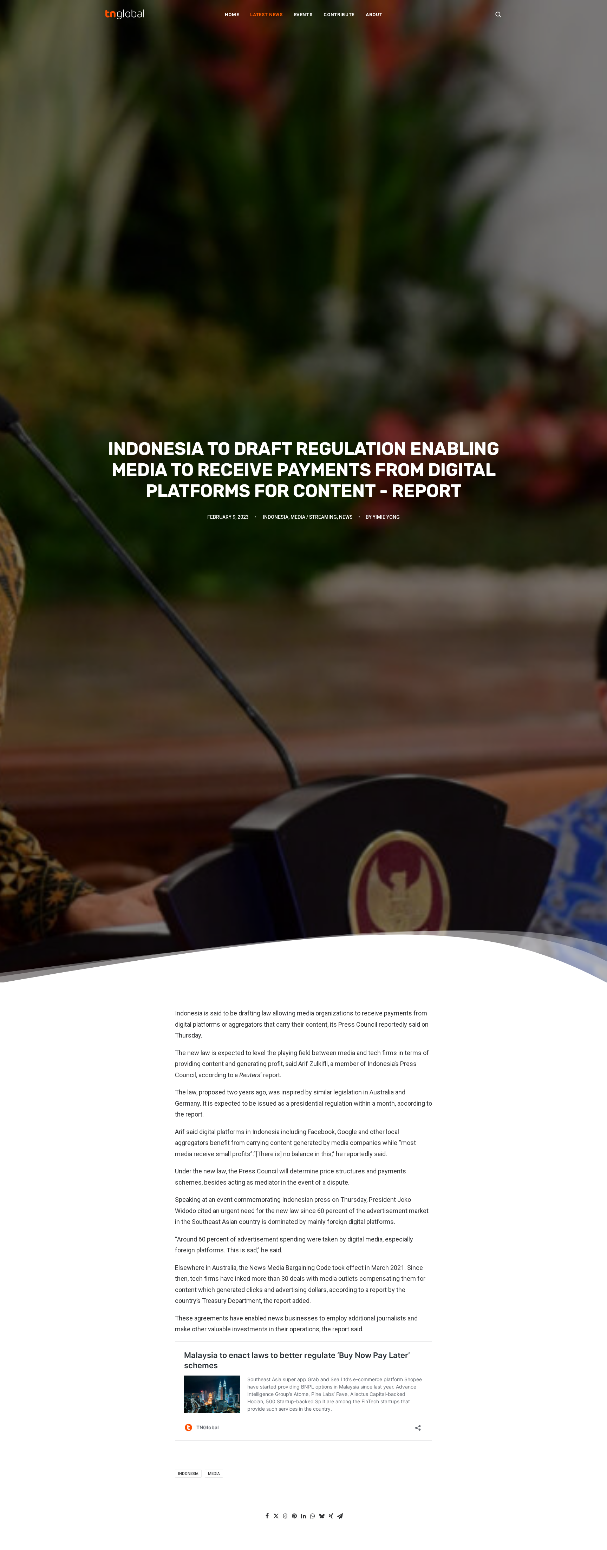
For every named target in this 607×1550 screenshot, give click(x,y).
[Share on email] (340, 1516)
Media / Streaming (314, 517)
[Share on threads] (285, 1516)
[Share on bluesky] (322, 1516)
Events (303, 14)
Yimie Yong (386, 517)
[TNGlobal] (124, 14)
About (374, 14)
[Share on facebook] (267, 1516)
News (346, 517)
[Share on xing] (331, 1516)
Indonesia (275, 517)
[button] (498, 14)
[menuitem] (232, 14)
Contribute (339, 14)
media (214, 1473)
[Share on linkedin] (303, 1516)
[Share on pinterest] (294, 1516)
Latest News (266, 14)
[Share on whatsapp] (312, 1516)
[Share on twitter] (276, 1516)
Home (232, 14)
